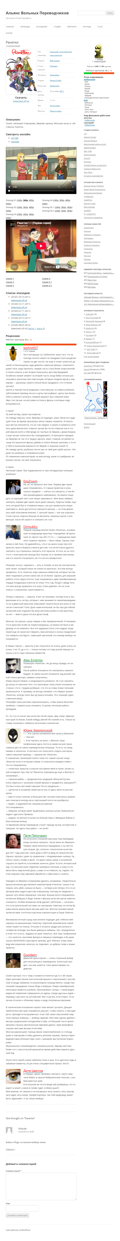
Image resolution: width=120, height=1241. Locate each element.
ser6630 (87, 210)
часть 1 (32, 328)
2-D (85, 133)
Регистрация (89, 423)
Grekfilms (88, 200)
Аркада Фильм (90, 140)
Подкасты (88, 248)
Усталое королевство (93, 176)
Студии (57, 26)
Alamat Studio (55, 80)
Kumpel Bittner (92, 342)
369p (69, 207)
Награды (87, 26)
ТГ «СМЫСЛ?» (90, 214)
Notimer (87, 161)
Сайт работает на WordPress (18, 1230)
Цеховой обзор (91, 262)
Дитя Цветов (92, 353)
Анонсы (87, 231)
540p (8, 203)
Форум (9, 33)
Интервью (88, 238)
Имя (8, 1203)
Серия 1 (10, 278)
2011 (62, 91)
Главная (10, 26)
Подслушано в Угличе (97, 276)
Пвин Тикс (92, 280)
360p (25, 200)
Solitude (89, 314)
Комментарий (14, 1171)
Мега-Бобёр (89, 207)
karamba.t (88, 366)
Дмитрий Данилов (94, 321)
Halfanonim (54, 86)
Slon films (88, 172)
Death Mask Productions (94, 189)
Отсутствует (55, 105)
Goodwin (90, 335)
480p (31, 200)
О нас (100, 26)
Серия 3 (10, 285)
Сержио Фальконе (92, 168)
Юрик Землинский (95, 346)
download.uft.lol (21, 101)
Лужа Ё (87, 158)
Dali (86, 100)
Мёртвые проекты (92, 241)
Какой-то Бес (90, 203)
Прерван (54, 66)
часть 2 (40, 328)
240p (19, 200)
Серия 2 (10, 282)
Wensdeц (91, 287)
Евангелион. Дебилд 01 (96, 417)
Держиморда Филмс (93, 193)
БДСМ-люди (92, 283)
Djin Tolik (88, 151)
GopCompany (90, 154)
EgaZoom (90, 328)
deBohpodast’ (90, 147)
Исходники (41, 26)
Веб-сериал (55, 60)
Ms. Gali (87, 373)
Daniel (86, 369)
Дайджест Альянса (92, 234)
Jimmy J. (89, 331)
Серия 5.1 (47, 282)
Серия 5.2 (47, 285)
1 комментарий (13, 46)
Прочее (87, 255)
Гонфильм (88, 196)
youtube (15, 141)
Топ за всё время (91, 357)
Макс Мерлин (92, 324)
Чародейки (54, 75)
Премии (87, 252)
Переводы (25, 26)
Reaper (89, 338)
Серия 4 (46, 278)
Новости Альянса (92, 245)
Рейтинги (71, 26)
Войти (86, 427)
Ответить (10, 1149)
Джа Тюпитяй (92, 317)
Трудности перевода (93, 217)
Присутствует (56, 111)
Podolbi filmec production (95, 165)
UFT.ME (14, 138)
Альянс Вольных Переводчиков (37, 13)
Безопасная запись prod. (95, 144)
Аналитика (89, 227)
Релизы (87, 259)
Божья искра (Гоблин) (94, 186)
